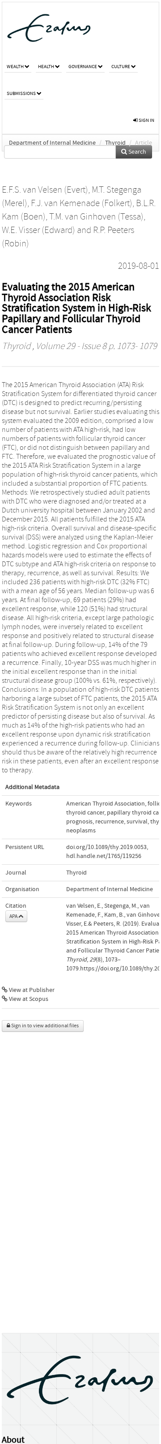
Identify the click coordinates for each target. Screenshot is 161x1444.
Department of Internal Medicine (52, 143)
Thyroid (115, 143)
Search (136, 151)
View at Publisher (31, 990)
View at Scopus (28, 999)
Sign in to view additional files (44, 1026)
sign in (146, 120)
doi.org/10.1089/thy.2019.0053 (106, 847)
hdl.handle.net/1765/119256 (103, 856)
